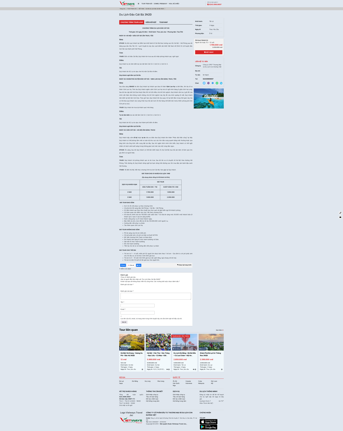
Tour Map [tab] (163, 22)
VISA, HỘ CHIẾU (174, 3)
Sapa (121, 383)
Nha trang (160, 381)
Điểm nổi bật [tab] (151, 22)
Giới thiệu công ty (152, 394)
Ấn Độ (175, 381)
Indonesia (189, 383)
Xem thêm (219, 330)
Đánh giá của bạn (127, 284)
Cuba (200, 381)
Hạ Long (147, 381)
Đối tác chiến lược (152, 399)
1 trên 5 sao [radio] (122, 287)
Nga (174, 385)
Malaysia (201, 383)
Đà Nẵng (135, 381)
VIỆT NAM (141, 8)
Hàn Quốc (176, 383)
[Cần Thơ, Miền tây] (158, 342)
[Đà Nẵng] (184, 342)
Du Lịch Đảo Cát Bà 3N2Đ (157, 8)
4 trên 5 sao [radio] (129, 287)
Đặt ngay (210, 52)
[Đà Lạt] (211, 342)
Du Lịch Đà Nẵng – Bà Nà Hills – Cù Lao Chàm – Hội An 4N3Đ (185, 355)
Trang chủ (122, 8)
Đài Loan (214, 381)
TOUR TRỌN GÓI (146, 3)
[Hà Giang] (131, 342)
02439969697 (208, 79)
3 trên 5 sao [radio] (127, 287)
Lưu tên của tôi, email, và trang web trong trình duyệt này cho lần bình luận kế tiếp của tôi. (151, 318)
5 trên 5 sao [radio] (132, 287)
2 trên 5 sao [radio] (124, 287)
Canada (188, 381)
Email (123, 309)
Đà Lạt (121, 381)
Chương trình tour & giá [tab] (132, 22)
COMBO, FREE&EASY (160, 3)
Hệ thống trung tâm (152, 401)
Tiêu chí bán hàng (152, 397)
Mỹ (212, 383)
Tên (122, 302)
